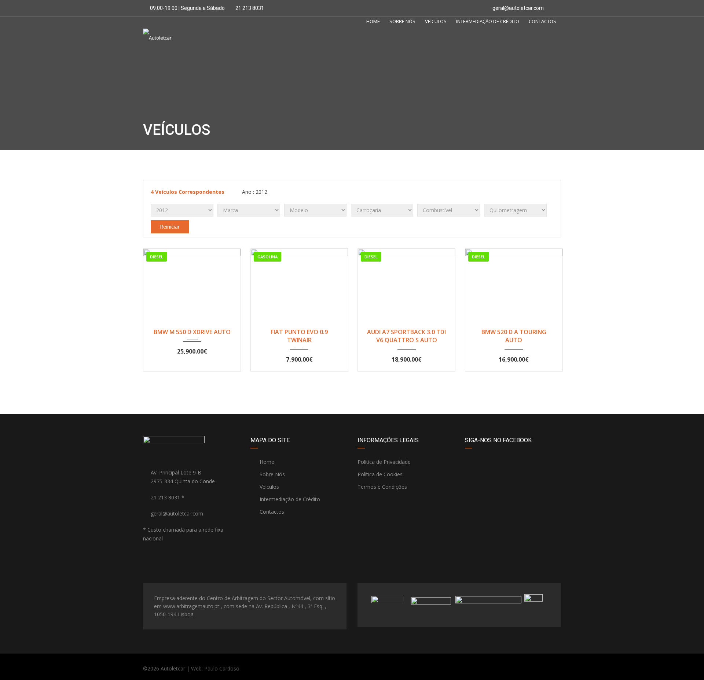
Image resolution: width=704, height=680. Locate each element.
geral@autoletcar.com (518, 8)
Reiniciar (170, 226)
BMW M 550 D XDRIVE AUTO (192, 332)
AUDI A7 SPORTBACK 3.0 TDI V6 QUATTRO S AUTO (406, 336)
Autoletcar (173, 668)
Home (373, 21)
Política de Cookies (380, 474)
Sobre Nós (402, 21)
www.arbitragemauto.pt (191, 606)
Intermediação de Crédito (487, 21)
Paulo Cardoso (221, 668)
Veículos (436, 21)
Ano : (254, 191)
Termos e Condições (382, 486)
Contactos (542, 21)
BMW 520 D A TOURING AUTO (513, 336)
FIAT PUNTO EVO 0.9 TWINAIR (299, 336)
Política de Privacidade (384, 461)
